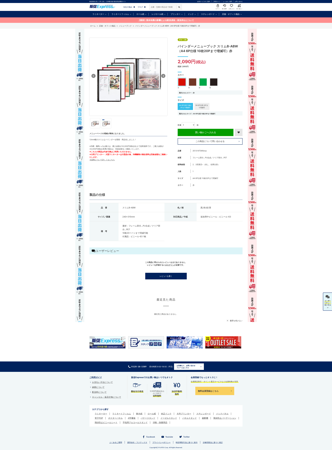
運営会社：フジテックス (137, 442)
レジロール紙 (157, 14)
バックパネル (222, 413)
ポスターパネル (115, 418)
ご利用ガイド (216, 1)
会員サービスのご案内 (203, 1)
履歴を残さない (236, 321)
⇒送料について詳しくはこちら (102, 160)
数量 (179, 125)
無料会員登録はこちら (208, 391)
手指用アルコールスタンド (135, 422)
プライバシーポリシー (161, 442)
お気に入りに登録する (239, 132)
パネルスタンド (189, 418)
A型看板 (132, 418)
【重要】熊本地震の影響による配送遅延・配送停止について (166, 20)
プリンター (175, 14)
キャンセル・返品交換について (106, 397)
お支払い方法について (102, 382)
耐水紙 (139, 413)
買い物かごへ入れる (205, 132)
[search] (179, 7)
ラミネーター (98, 14)
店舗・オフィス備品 (231, 14)
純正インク (166, 413)
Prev (93, 76)
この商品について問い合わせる (210, 141)
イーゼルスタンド (168, 418)
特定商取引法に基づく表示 (187, 442)
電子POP (99, 418)
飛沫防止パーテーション (224, 418)
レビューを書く (166, 276)
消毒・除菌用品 (160, 422)
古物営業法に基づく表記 (213, 442)
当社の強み (127, 7)
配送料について (99, 392)
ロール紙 (140, 14)
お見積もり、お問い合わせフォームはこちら (186, 367)
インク (191, 14)
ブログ (140, 7)
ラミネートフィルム (120, 14)
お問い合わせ (239, 1)
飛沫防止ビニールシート (106, 422)
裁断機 (205, 418)
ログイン (170, 265)
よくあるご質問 (227, 1)
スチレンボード (208, 14)
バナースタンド (148, 418)
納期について (98, 387)
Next (163, 76)
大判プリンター (184, 413)
